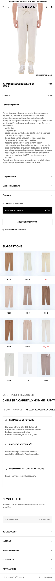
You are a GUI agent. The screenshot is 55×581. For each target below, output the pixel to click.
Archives (17, 410)
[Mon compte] (47, 7)
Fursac (6, 410)
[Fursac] (27, 7)
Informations (9, 569)
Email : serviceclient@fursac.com (20, 476)
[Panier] (52, 7)
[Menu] (3, 7)
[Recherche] (8, 7)
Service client (10, 532)
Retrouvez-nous (11, 550)
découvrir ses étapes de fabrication (33, 160)
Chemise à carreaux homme (24, 400)
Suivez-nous (8, 560)
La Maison (7, 541)
